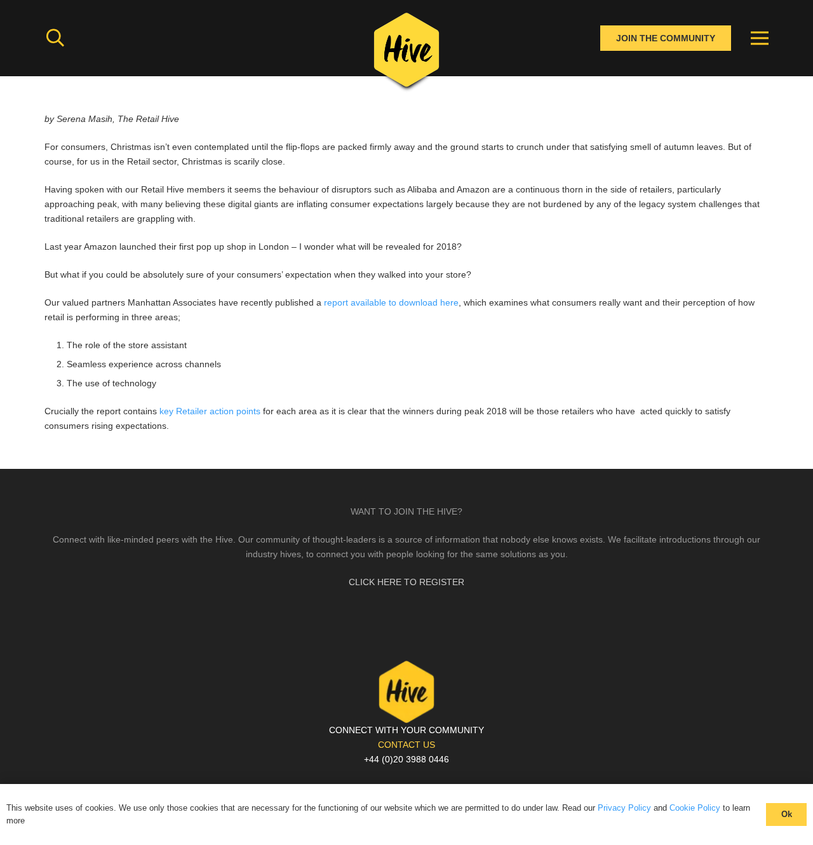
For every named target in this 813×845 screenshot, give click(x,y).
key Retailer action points (209, 411)
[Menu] (760, 38)
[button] (55, 37)
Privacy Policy (624, 808)
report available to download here (390, 302)
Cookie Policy (694, 808)
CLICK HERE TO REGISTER (406, 582)
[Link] (406, 54)
